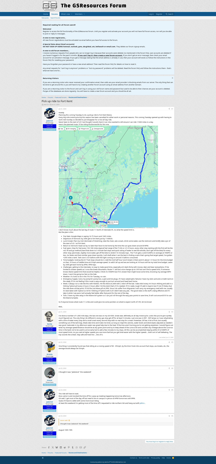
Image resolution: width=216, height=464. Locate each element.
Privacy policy (155, 458)
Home (45, 14)
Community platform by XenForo (108, 462)
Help (163, 458)
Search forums (55, 18)
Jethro (142, 403)
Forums (54, 14)
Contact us (133, 458)
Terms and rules (144, 458)
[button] (71, 14)
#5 (172, 390)
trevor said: (64, 420)
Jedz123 (46, 104)
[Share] (169, 109)
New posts (45, 18)
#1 (172, 109)
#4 (172, 368)
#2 (172, 312)
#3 (172, 342)
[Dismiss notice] (172, 78)
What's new (65, 14)
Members (78, 14)
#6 (172, 416)
